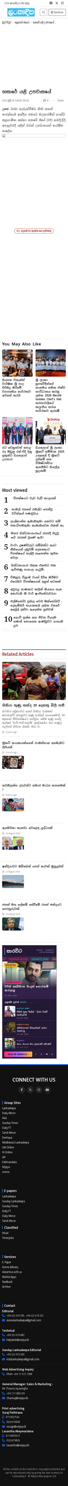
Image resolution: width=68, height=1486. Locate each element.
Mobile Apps (9, 1277)
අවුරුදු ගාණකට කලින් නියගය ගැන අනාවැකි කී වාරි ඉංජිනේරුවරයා (36, 591)
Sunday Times (10, 1123)
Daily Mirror (9, 1113)
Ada (4, 1118)
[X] (30, 1089)
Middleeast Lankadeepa (15, 1142)
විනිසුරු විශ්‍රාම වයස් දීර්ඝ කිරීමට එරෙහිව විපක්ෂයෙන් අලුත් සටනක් (35, 579)
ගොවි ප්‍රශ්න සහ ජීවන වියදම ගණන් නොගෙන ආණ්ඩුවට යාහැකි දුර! (38, 621)
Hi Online (7, 1152)
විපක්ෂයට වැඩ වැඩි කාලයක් (34, 498)
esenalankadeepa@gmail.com (24, 1320)
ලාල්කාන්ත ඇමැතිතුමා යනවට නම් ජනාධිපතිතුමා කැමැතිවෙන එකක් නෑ (37, 523)
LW (3, 1157)
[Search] (43, 12)
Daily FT (6, 1128)
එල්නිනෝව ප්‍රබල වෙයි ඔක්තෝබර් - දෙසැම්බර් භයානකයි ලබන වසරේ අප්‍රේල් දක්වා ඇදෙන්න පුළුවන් (36, 605)
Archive (6, 1286)
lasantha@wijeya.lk (18, 1445)
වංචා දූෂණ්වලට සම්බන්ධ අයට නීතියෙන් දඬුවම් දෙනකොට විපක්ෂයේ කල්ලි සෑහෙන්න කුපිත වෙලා (34, 551)
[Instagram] (38, 1089)
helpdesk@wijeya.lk (18, 1340)
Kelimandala (9, 1162)
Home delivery (10, 1267)
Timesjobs (8, 1238)
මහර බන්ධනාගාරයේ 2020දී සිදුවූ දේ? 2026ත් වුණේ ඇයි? (35, 535)
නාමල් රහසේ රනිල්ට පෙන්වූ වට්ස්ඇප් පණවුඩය (32, 511)
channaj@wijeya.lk (17, 1398)
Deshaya (7, 1137)
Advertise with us (12, 1272)
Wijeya (6, 1167)
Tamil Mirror (9, 1132)
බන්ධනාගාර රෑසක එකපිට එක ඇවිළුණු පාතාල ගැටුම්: (33, 567)
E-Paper (6, 1262)
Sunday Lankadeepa (13, 1201)
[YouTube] (47, 1089)
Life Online (8, 1147)
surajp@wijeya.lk (16, 1426)
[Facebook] (21, 1089)
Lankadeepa (9, 1108)
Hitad (5, 1233)
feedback (7, 1282)
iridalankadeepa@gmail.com (23, 1359)
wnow (6, 1172)
